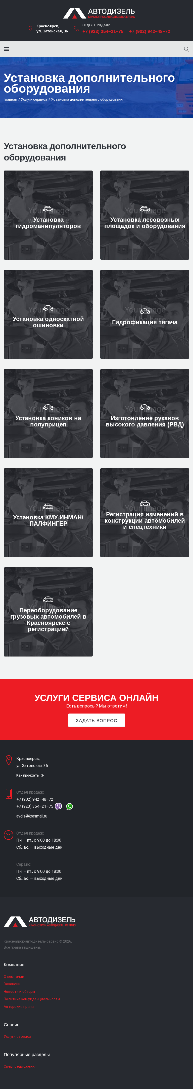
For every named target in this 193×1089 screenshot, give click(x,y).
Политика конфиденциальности (32, 999)
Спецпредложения (20, 1066)
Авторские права (19, 1007)
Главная (10, 99)
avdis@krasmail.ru (31, 816)
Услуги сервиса (34, 99)
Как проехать (27, 775)
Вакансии (12, 984)
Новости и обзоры (19, 992)
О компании (14, 976)
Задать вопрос (96, 720)
